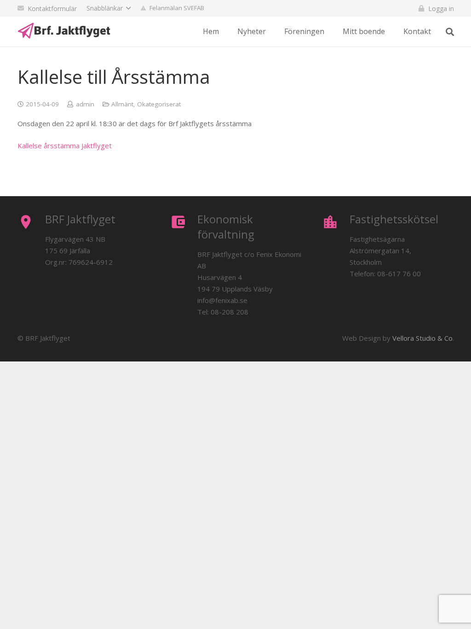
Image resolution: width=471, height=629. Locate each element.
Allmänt (122, 104)
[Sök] (450, 31)
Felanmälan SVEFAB (176, 8)
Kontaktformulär (52, 8)
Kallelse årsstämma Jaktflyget (64, 145)
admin (85, 104)
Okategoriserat (159, 104)
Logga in (441, 8)
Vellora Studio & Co (422, 338)
